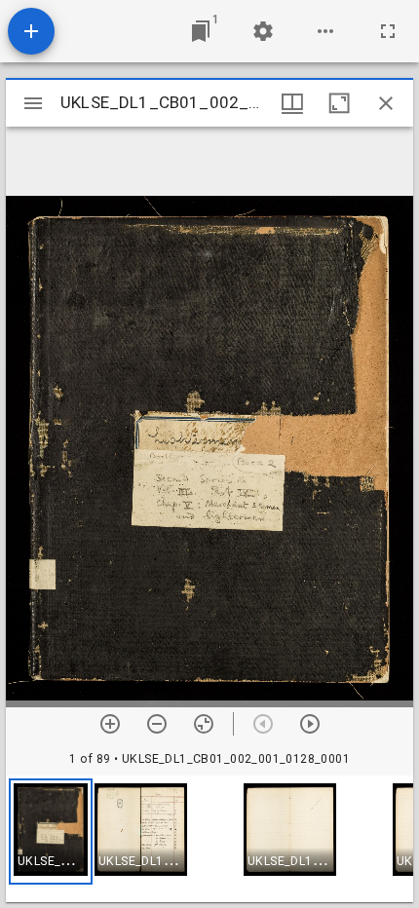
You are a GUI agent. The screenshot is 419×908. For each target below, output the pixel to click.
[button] (51, 831)
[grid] (209, 839)
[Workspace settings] (263, 31)
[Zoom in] (110, 723)
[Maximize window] (339, 103)
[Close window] (385, 103)
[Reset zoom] (203, 723)
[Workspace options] (325, 31)
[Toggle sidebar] (33, 103)
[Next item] (309, 723)
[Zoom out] (156, 723)
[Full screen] (387, 31)
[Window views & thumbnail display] (292, 103)
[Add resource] (31, 31)
